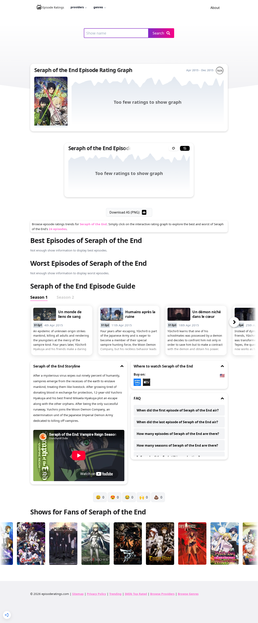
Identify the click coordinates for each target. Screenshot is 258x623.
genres (98, 7)
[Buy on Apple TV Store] (147, 382)
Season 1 (39, 297)
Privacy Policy (96, 594)
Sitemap (78, 594)
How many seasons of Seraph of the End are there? (177, 445)
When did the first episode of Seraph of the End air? (178, 410)
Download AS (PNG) (124, 212)
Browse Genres (188, 594)
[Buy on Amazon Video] (138, 382)
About (215, 7)
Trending (115, 594)
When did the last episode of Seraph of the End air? (177, 422)
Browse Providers (162, 594)
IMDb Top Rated (136, 594)
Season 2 (65, 297)
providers (77, 7)
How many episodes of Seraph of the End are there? (178, 433)
